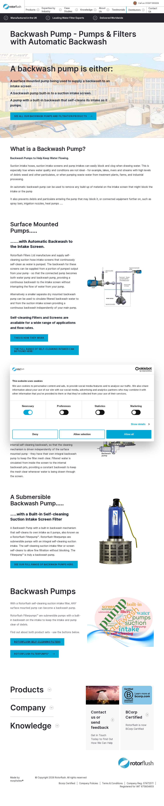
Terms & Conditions (112, 783)
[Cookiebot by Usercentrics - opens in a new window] (138, 369)
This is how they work (29, 337)
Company (28, 708)
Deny (35, 434)
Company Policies (88, 783)
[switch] (64, 412)
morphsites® (17, 780)
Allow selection (82, 434)
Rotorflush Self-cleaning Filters (37, 641)
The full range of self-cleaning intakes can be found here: (44, 350)
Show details (138, 424)
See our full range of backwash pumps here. (44, 564)
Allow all (129, 434)
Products (27, 689)
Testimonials (118, 9)
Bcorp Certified (67, 783)
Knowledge (30, 726)
